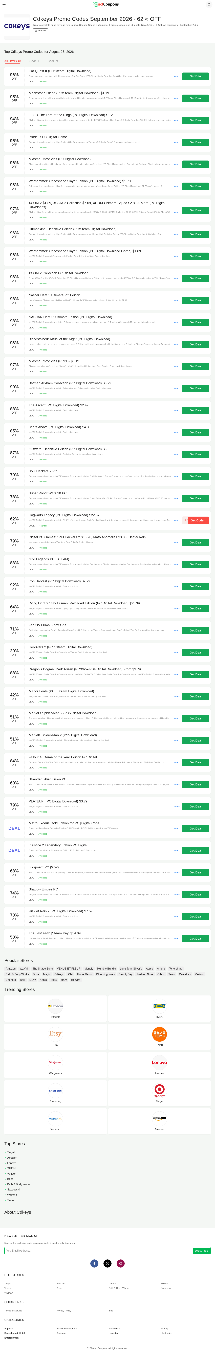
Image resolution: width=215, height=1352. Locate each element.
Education (114, 1333)
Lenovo (112, 1283)
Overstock (185, 974)
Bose (36, 974)
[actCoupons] (106, 4)
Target (7, 1283)
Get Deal (196, 76)
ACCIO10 (194, 520)
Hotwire (75, 979)
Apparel (8, 1328)
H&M (64, 979)
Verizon (199, 974)
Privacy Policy (63, 1310)
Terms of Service (13, 1310)
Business (61, 1333)
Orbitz (160, 974)
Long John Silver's (131, 968)
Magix (46, 974)
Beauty (164, 1328)
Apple (149, 968)
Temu (171, 974)
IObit (70, 974)
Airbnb (161, 968)
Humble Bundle (106, 968)
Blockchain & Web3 (14, 1333)
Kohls (43, 979)
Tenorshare (175, 968)
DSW (32, 979)
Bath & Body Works (17, 974)
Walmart (8, 1292)
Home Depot (84, 974)
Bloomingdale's (105, 974)
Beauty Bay (126, 974)
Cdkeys (58, 974)
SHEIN (164, 1283)
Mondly (88, 968)
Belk (22, 979)
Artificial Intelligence (66, 1328)
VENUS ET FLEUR (68, 968)
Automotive (114, 1328)
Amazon (11, 968)
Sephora (11, 979)
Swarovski (166, 1288)
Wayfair (24, 968)
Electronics (166, 1333)
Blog (111, 1310)
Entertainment (11, 1337)
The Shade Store (43, 968)
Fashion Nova (145, 974)
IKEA (54, 979)
